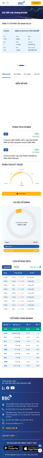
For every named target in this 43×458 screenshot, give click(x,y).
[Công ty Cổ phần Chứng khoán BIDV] (21, 3)
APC (5, 353)
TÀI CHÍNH (17, 74)
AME (5, 349)
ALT (5, 341)
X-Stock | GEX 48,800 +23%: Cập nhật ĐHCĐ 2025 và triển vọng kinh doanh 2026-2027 (21, 141)
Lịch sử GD (7, 267)
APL (5, 357)
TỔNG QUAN (6, 74)
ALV (5, 345)
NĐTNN (16, 267)
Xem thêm (22, 194)
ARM (5, 362)
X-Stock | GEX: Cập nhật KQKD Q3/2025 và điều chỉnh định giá (20, 157)
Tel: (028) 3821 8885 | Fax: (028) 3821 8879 (19, 420)
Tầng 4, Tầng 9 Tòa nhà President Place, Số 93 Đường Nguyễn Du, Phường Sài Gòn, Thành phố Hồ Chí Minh (23, 415)
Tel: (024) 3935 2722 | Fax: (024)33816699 (19, 409)
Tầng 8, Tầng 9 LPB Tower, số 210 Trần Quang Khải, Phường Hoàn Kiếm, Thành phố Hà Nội (22, 405)
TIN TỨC (37, 74)
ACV (5, 333)
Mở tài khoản (36, 3)
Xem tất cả (34, 267)
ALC (5, 337)
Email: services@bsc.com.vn (14, 423)
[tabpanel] (21, 40)
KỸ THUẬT (27, 74)
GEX (6, 134)
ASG (5, 366)
